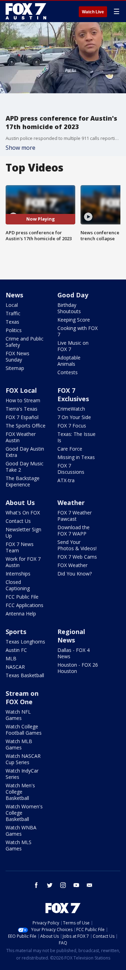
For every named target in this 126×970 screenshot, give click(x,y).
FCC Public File (22, 596)
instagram (63, 885)
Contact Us (18, 521)
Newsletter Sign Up (23, 532)
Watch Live (93, 11)
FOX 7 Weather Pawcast (74, 515)
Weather (71, 502)
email (89, 885)
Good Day (72, 295)
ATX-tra (66, 480)
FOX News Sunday (17, 356)
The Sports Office (26, 425)
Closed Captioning (18, 585)
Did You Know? (74, 573)
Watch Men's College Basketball (20, 791)
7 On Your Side (74, 417)
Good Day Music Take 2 (24, 466)
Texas (12, 321)
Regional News (71, 635)
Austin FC (16, 650)
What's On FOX (23, 512)
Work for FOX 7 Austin (23, 561)
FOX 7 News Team (20, 547)
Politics (14, 330)
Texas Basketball (25, 675)
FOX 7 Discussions (70, 468)
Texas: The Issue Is (76, 437)
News (14, 295)
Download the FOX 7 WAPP (73, 530)
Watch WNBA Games (21, 830)
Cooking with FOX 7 (77, 331)
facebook (36, 885)
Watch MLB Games (19, 744)
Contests (67, 372)
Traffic (13, 313)
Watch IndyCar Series (22, 773)
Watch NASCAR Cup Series (23, 759)
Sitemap (15, 368)
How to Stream (23, 400)
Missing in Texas (76, 457)
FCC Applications (24, 605)
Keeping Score (73, 319)
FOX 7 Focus (71, 425)
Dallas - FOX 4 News (73, 653)
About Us (20, 502)
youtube (76, 885)
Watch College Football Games (24, 729)
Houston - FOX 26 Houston (77, 667)
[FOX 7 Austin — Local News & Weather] (26, 11)
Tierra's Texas (21, 408)
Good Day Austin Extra (25, 451)
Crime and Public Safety (24, 341)
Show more (20, 147)
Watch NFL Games (18, 714)
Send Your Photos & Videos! (77, 545)
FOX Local (21, 390)
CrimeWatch (71, 408)
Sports (16, 631)
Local (12, 305)
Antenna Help (21, 613)
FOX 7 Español (22, 417)
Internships (18, 573)
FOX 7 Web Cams (77, 556)
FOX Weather (72, 565)
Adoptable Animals (68, 360)
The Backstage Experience (23, 481)
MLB (11, 658)
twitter (49, 885)
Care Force (69, 448)
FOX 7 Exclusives (73, 394)
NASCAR (15, 666)
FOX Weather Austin (21, 437)
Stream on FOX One (22, 697)
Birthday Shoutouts (69, 308)
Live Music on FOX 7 (73, 345)
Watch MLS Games (18, 845)
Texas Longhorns (25, 641)
